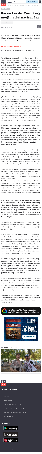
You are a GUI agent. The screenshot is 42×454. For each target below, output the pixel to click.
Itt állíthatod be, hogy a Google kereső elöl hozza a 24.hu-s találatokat (23, 311)
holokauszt (13, 5)
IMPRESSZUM (8, 400)
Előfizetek (31, 1)
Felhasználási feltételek (12, 404)
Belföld (5, 9)
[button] (39, 5)
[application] (21, 360)
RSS (5, 393)
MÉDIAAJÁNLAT (8, 416)
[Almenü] (10, 1)
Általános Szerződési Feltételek (15, 412)
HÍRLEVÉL (7, 397)
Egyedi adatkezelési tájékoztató (15, 408)
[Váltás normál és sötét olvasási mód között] (15, 2)
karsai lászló (23, 5)
